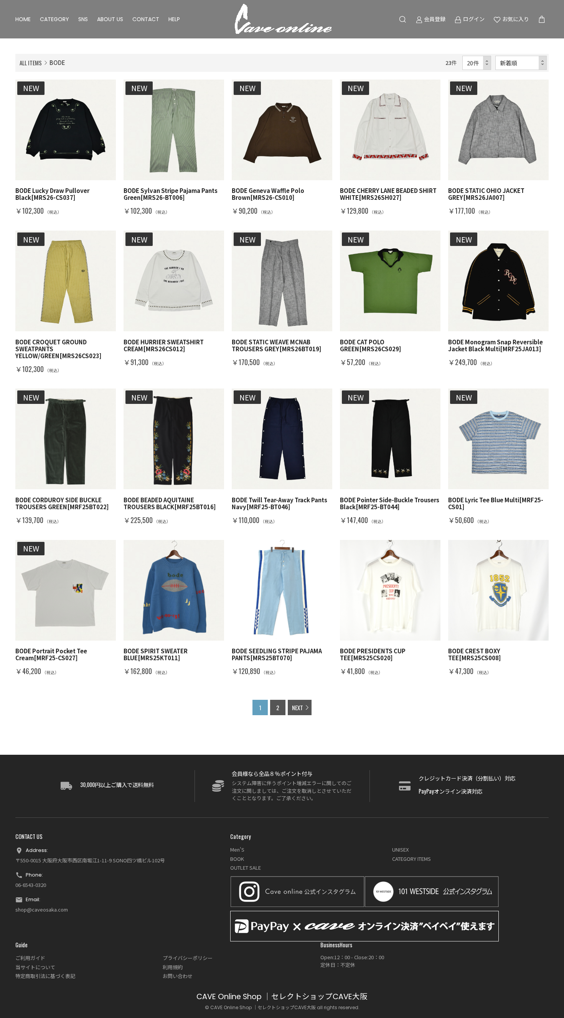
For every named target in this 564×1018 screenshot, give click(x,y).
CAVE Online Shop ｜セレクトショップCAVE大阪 (282, 996)
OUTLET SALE (245, 867)
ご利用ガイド (30, 958)
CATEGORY (54, 19)
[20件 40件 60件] (476, 63)
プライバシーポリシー (188, 958)
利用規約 (173, 967)
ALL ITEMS (31, 62)
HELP (174, 19)
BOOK (237, 858)
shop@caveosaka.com (41, 909)
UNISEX (400, 849)
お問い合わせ (178, 976)
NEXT (297, 707)
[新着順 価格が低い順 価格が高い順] (521, 63)
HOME (23, 19)
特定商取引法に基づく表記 (45, 976)
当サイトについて (35, 967)
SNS (83, 19)
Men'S (237, 849)
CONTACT (145, 19)
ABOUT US (110, 19)
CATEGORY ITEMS (411, 858)
